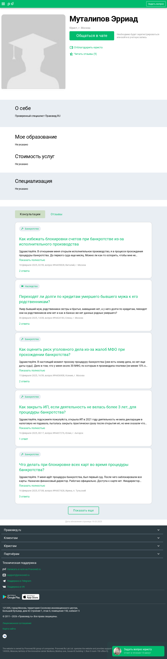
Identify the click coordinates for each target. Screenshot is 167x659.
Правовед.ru (12, 530)
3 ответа (24, 496)
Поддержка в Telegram (19, 581)
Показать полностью (32, 260)
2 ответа (24, 270)
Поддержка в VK (16, 586)
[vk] (5, 636)
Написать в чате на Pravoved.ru (24, 569)
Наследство (31, 286)
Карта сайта (9, 628)
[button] (138, 651)
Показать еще (83, 510)
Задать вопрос (156, 4)
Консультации (30, 214)
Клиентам (11, 538)
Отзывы (56, 214)
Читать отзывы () (85, 53)
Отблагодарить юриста (88, 47)
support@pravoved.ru (18, 575)
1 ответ (23, 439)
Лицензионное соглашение (17, 623)
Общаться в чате (91, 35)
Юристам (10, 546)
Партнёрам (11, 554)
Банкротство (32, 228)
